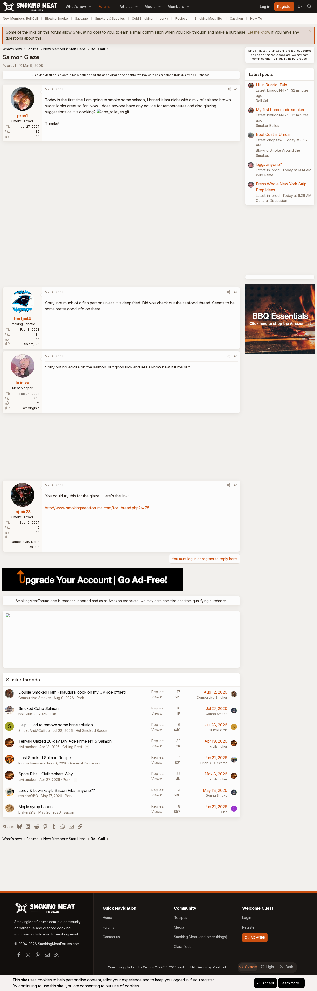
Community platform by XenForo (152, 967)
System (251, 967)
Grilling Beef (72, 747)
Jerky (164, 18)
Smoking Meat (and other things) (200, 937)
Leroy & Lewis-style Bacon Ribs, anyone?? (56, 790)
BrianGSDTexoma (213, 763)
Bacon (69, 812)
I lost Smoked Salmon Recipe (44, 757)
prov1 (11, 65)
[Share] (229, 89)
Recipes (181, 18)
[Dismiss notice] (310, 31)
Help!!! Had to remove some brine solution (55, 724)
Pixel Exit (219, 967)
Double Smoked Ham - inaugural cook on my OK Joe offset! (72, 692)
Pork (80, 698)
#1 (236, 89)
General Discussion (85, 763)
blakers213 (27, 812)
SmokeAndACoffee (34, 730)
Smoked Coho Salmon (38, 708)
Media (150, 6)
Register (249, 927)
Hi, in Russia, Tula (271, 84)
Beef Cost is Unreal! (273, 134)
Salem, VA (32, 344)
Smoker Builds (267, 125)
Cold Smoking (142, 18)
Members (176, 6)
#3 (236, 356)
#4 (236, 485)
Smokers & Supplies (110, 18)
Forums (104, 6)
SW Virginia (31, 408)
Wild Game (264, 175)
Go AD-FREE (255, 937)
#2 (236, 292)
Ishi (21, 714)
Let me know (258, 32)
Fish (53, 714)
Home (107, 917)
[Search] (309, 7)
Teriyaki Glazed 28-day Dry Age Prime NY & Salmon (65, 741)
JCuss (222, 812)
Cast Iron (236, 18)
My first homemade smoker (280, 109)
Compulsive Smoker (34, 698)
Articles (126, 6)
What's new (76, 6)
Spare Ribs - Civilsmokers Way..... (48, 773)
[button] (90, 6)
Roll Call (262, 101)
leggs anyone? (269, 164)
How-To (256, 18)
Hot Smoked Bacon (91, 730)
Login (246, 917)
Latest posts (261, 74)
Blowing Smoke (56, 18)
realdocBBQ (28, 796)
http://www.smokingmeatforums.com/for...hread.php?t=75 (97, 507)
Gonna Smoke (216, 714)
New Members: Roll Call (20, 18)
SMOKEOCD (218, 730)
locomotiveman (30, 763)
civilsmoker (27, 747)
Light (270, 967)
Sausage (81, 18)
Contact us (111, 937)
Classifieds (182, 946)
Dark (289, 967)
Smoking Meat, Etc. (209, 18)
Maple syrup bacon (35, 806)
